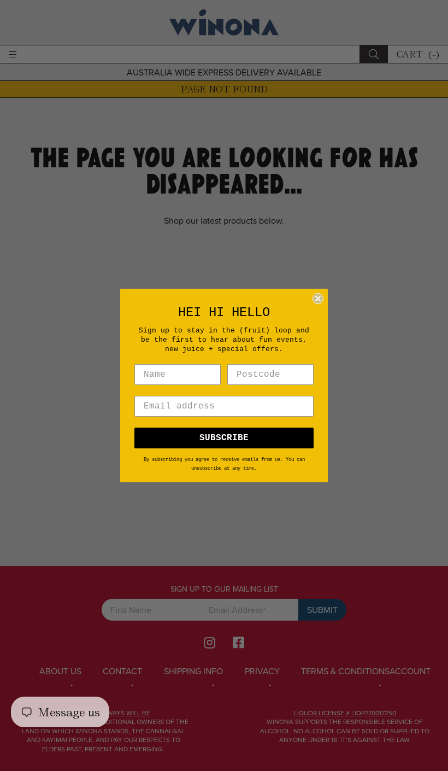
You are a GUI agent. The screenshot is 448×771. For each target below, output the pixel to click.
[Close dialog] (318, 298)
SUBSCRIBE (224, 438)
